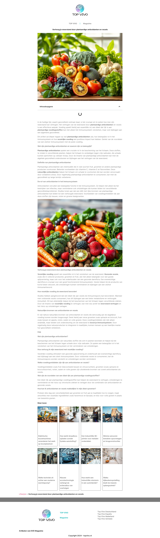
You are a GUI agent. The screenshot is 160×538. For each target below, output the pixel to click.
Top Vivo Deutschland (107, 511)
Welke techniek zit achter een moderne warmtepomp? (46, 480)
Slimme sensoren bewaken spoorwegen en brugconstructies (112, 438)
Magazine (87, 23)
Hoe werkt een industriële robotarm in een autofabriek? (90, 480)
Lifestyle (22, 494)
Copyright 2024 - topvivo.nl (80, 536)
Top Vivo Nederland (106, 516)
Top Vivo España (105, 514)
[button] (119, 106)
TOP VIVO (73, 23)
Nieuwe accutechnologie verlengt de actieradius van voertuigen (67, 483)
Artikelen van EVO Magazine (31, 531)
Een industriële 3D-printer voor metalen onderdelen (90, 438)
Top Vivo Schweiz (105, 519)
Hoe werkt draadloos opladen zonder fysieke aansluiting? (68, 438)
